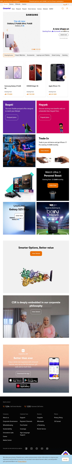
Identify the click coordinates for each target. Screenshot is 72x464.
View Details (10, 144)
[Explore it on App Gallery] (23, 386)
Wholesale (17, 4)
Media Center (7, 440)
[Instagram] (31, 448)
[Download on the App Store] (16, 380)
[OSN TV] (19, 184)
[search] (62, 8)
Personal (6, 4)
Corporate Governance (10, 421)
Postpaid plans (11, 117)
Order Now (52, 185)
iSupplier (40, 417)
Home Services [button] (32, 9)
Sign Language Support (25, 434)
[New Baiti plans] (19, 150)
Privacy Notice (22, 461)
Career (5, 436)
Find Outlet (23, 425)
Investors (24, 4)
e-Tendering (41, 425)
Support (22, 417)
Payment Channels (26, 421)
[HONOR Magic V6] (35, 79)
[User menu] (67, 8)
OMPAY (51, 9)
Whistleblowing (8, 425)
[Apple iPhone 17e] (57, 79)
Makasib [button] (45, 9)
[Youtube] (42, 448)
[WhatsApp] (47, 448)
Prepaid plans (44, 117)
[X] (37, 448)
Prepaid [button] (24, 9)
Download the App (23, 373)
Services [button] (39, 9)
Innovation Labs (8, 433)
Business (11, 4)
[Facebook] (26, 448)
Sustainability (7, 429)
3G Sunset (57, 421)
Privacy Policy (58, 417)
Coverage (23, 429)
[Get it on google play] (31, 380)
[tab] (8, 55)
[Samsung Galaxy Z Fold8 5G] (13, 79)
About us (6, 417)
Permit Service (41, 429)
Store (13, 9)
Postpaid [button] (18, 9)
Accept (65, 459)
